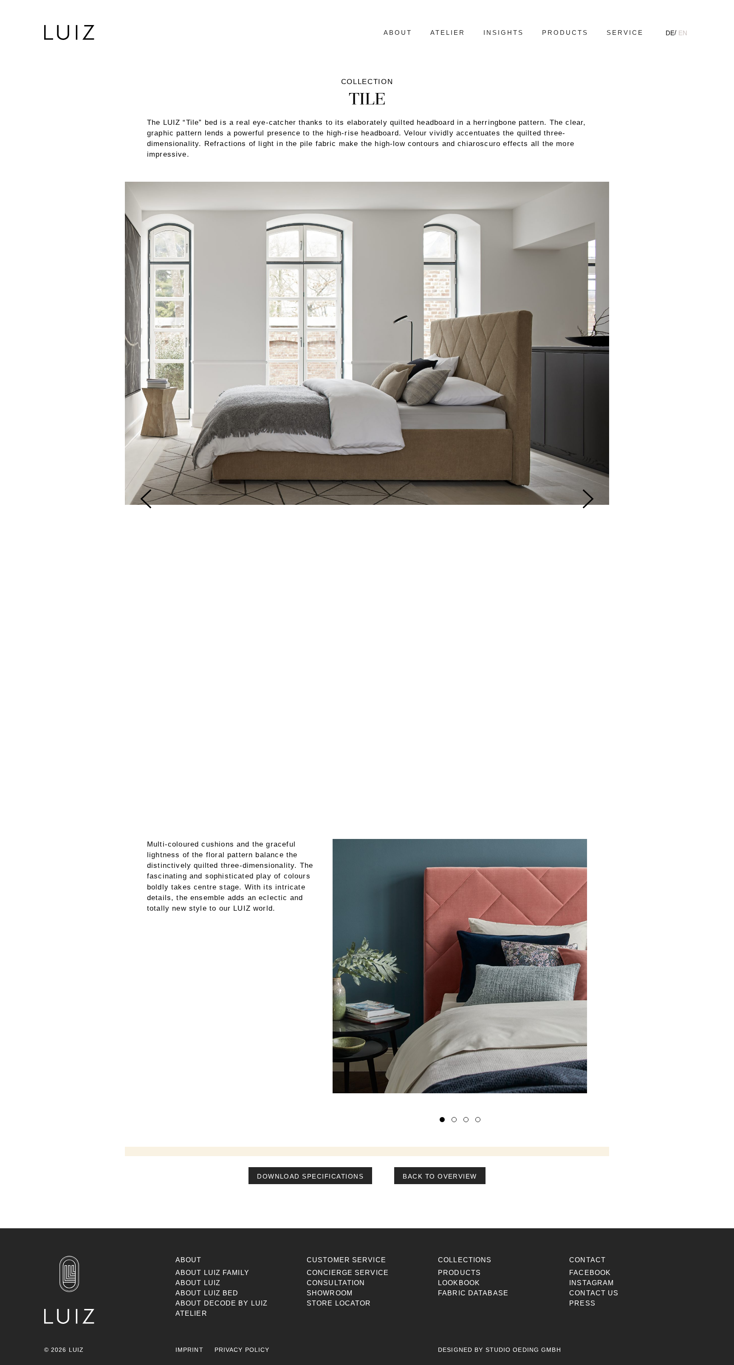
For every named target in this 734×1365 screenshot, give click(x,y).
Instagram (591, 1282)
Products (565, 32)
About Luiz (197, 1282)
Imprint (189, 1349)
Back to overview (440, 1176)
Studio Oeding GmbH (523, 1349)
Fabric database (473, 1293)
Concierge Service (348, 1272)
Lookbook (459, 1282)
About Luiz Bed (207, 1293)
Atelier (447, 32)
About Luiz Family (212, 1272)
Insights (503, 32)
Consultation (336, 1282)
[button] (440, 1175)
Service (625, 32)
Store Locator (339, 1303)
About (398, 32)
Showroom (330, 1293)
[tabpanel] (460, 971)
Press (582, 1303)
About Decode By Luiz (221, 1303)
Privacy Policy (242, 1349)
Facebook (590, 1272)
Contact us (593, 1293)
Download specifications (310, 1176)
